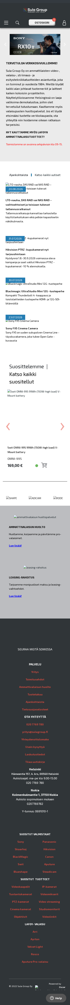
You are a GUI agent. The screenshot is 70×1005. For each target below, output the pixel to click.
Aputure (49, 864)
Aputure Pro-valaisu (35, 961)
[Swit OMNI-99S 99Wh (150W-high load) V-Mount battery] (35, 417)
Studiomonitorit (49, 909)
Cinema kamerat (20, 909)
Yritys (35, 671)
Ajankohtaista (35, 701)
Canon (49, 856)
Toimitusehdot (35, 679)
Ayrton (35, 939)
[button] (5, 44)
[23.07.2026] (22, 320)
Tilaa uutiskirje (35, 761)
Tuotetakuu (35, 694)
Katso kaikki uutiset (47, 175)
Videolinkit (49, 916)
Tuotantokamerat (20, 894)
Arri (35, 931)
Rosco (35, 954)
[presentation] (8, 424)
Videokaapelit (21, 886)
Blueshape (20, 871)
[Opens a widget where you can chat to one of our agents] (56, 998)
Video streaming (49, 901)
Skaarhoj (21, 849)
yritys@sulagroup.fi (35, 731)
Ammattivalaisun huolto (35, 686)
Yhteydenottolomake (35, 739)
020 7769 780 (35, 724)
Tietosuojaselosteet (35, 709)
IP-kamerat (49, 886)
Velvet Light (35, 946)
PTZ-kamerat (20, 901)
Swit (21, 864)
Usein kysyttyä (35, 746)
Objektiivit (20, 916)
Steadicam (49, 871)
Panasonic (49, 841)
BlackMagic (20, 856)
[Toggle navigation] (6, 22)
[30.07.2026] (34, 283)
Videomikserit (49, 894)
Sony (20, 841)
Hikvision (49, 849)
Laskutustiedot (35, 754)
